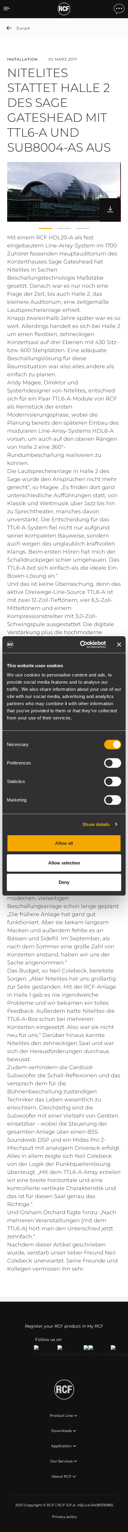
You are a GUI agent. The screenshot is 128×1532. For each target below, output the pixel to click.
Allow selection (64, 862)
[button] (45, 228)
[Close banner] (119, 644)
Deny (64, 882)
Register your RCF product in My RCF (64, 1326)
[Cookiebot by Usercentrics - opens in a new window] (80, 644)
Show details (96, 824)
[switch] (112, 763)
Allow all (64, 843)
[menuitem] (64, 1517)
